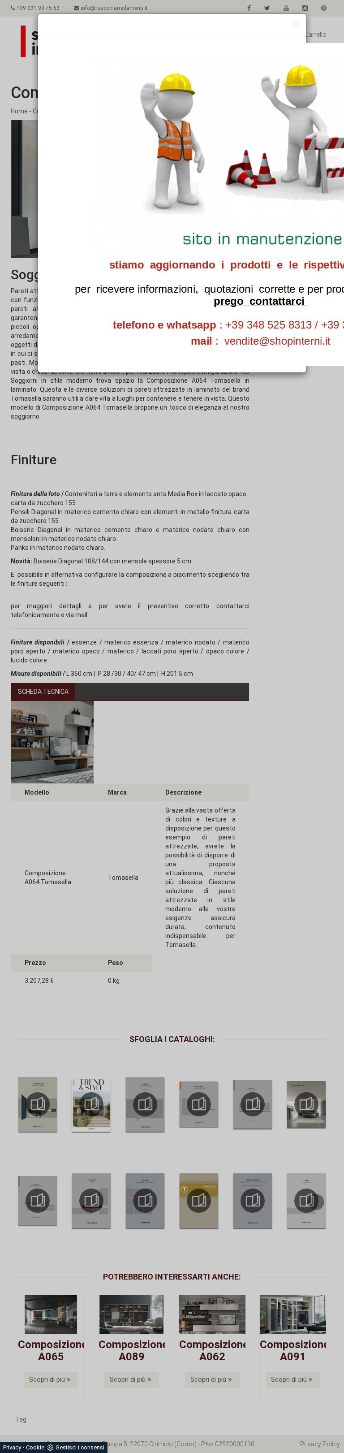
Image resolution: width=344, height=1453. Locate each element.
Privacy (12, 1447)
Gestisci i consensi (80, 1447)
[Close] (295, 24)
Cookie (35, 1447)
